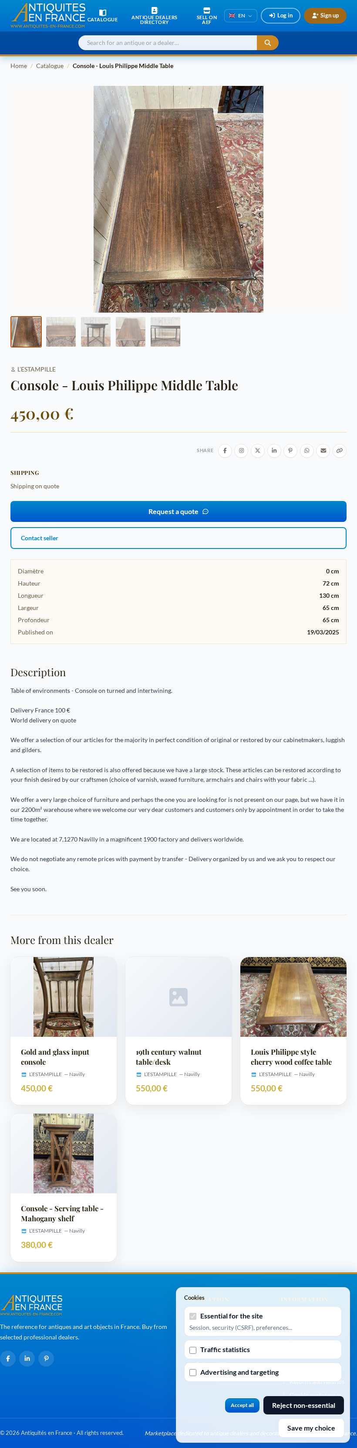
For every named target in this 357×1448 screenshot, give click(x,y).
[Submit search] (268, 43)
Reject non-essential (303, 1405)
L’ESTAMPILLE (36, 369)
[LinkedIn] (27, 1358)
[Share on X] (258, 451)
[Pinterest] (46, 1358)
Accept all (242, 1405)
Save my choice (311, 1428)
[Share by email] (323, 451)
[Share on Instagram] (241, 451)
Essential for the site (231, 1316)
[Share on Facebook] (225, 451)
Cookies (194, 1297)
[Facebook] (8, 1358)
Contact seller (39, 538)
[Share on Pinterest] (290, 451)
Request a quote (173, 511)
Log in (285, 15)
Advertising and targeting (239, 1372)
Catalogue (50, 65)
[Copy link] (340, 451)
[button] (26, 332)
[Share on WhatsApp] (307, 451)
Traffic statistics (225, 1349)
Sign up (329, 15)
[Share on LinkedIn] (274, 451)
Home (18, 65)
